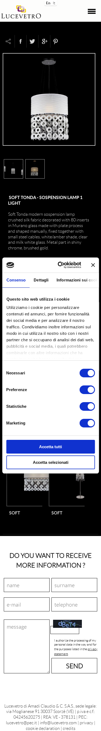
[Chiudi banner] (93, 265)
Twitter (32, 41)
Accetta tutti (50, 446)
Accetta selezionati (50, 462)
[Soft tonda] (49, 147)
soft (14, 512)
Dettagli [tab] (41, 280)
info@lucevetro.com (58, 722)
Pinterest (56, 41)
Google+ (44, 41)
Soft (56, 512)
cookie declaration (43, 728)
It (54, 2)
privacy (86, 722)
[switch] (87, 389)
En (48, 2)
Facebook (20, 41)
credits (69, 728)
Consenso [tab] (16, 280)
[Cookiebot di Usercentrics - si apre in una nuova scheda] (60, 265)
